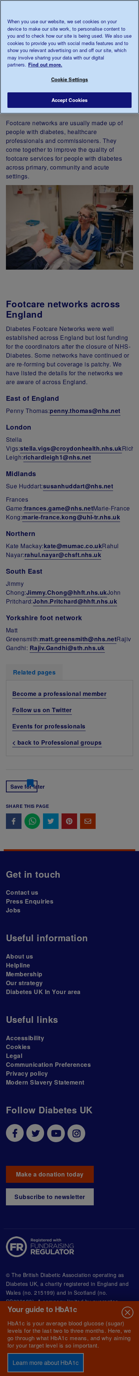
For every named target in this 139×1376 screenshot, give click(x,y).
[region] (69, 57)
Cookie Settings (69, 79)
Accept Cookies (70, 99)
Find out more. (45, 64)
